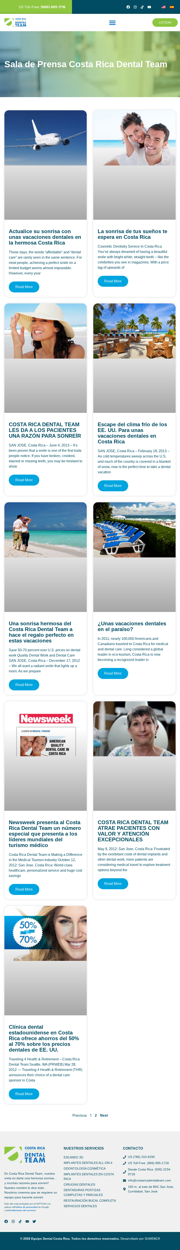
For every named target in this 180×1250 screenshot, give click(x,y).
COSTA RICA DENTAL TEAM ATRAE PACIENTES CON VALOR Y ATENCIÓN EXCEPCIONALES (133, 830)
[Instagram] (135, 7)
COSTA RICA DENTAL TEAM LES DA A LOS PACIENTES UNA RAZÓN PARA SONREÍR (45, 430)
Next (104, 1115)
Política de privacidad (26, 1207)
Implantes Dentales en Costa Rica (89, 1176)
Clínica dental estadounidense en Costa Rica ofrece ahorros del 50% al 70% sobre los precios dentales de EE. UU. (44, 1038)
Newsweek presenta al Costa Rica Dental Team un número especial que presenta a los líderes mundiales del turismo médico (45, 833)
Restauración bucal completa (90, 1200)
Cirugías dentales (79, 1184)
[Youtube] (149, 7)
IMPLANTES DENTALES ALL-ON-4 (88, 1163)
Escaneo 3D (73, 1157)
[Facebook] (128, 7)
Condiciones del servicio (22, 1210)
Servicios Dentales (80, 1206)
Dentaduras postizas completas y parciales (83, 1192)
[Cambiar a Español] (172, 7)
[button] (112, 22)
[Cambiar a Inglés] (163, 7)
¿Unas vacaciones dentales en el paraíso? (132, 626)
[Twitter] (34, 1221)
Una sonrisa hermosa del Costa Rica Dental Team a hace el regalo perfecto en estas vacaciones (41, 632)
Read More (24, 287)
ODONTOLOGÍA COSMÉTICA (85, 1168)
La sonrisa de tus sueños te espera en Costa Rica (132, 234)
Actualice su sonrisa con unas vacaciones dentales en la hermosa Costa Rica (45, 237)
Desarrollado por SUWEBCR (140, 1238)
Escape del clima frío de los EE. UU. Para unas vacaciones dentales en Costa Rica (132, 432)
